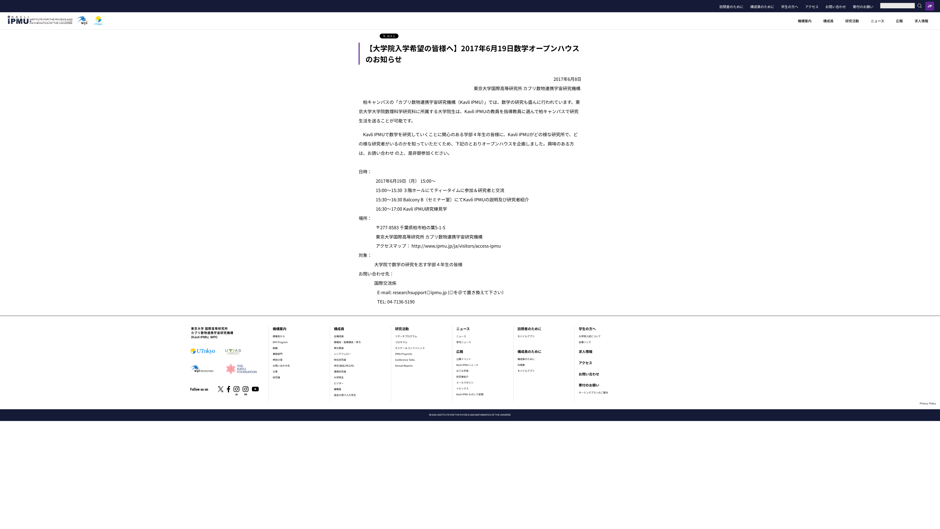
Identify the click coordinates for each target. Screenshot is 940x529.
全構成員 (339, 336)
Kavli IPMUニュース (467, 365)
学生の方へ (789, 6)
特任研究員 (340, 359)
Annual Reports (404, 365)
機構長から (279, 336)
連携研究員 (340, 371)
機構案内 (804, 20)
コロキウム (401, 342)
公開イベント (463, 359)
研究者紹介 (462, 376)
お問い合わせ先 (281, 365)
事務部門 (277, 354)
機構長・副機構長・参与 (347, 342)
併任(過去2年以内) (344, 365)
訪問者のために (731, 6)
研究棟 (276, 377)
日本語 (929, 6)
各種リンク (585, 342)
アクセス (812, 6)
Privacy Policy (928, 403)
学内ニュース (463, 342)
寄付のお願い (863, 6)
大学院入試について (590, 336)
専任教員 (339, 348)
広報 (899, 20)
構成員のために (762, 6)
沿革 (275, 371)
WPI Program (280, 342)
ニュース (877, 20)
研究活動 (852, 20)
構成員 (828, 20)
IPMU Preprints (403, 354)
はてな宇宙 (462, 371)
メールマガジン (464, 382)
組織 (275, 348)
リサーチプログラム (406, 336)
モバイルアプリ (526, 336)
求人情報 (921, 20)
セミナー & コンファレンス (410, 348)
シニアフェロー (342, 354)
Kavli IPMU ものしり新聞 (469, 394)
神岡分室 (277, 359)
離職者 (337, 389)
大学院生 (339, 377)
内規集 (521, 365)
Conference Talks (405, 359)
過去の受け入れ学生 (345, 395)
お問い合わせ (835, 6)
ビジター (339, 383)
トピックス (462, 388)
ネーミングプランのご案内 (593, 392)
